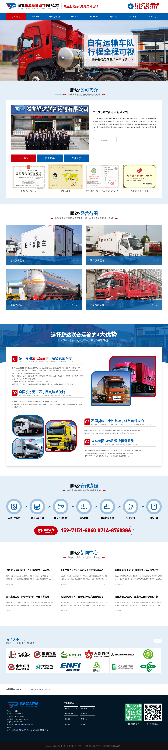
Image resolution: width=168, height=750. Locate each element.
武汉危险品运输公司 (43, 689)
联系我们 (152, 16)
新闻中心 (113, 16)
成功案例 (94, 16)
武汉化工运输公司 (30, 689)
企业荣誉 (23, 158)
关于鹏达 (35, 16)
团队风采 (132, 16)
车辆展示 (74, 16)
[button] (81, 76)
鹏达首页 (16, 16)
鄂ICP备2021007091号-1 (21, 727)
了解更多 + (105, 141)
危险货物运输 (55, 16)
